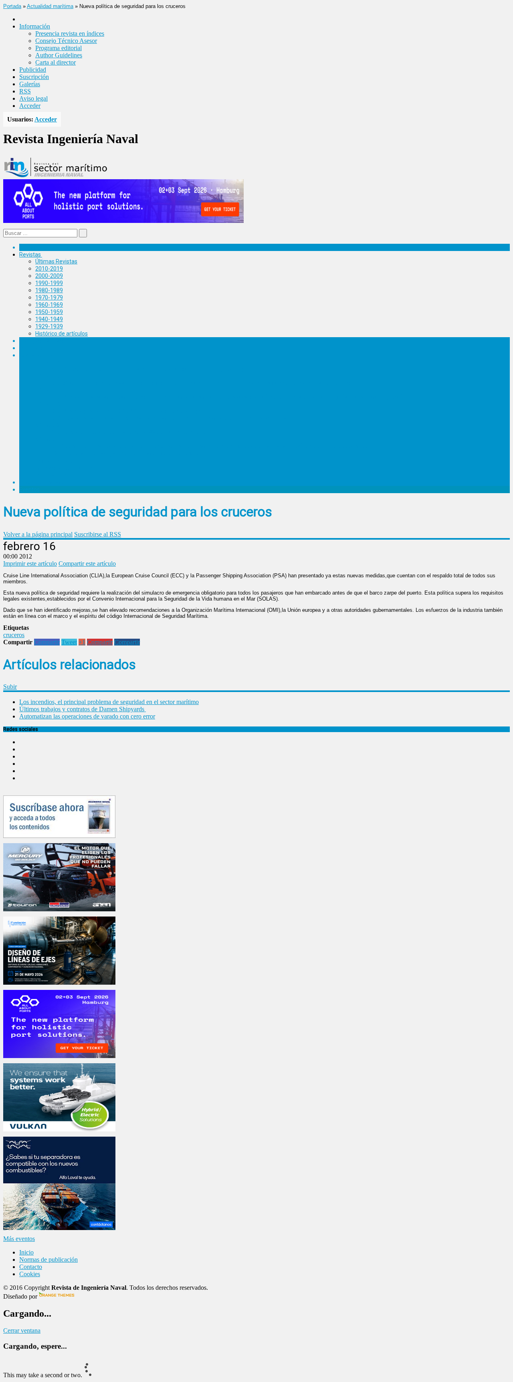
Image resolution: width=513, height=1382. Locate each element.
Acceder (29, 105)
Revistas (30, 254)
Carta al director (55, 62)
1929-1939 (49, 326)
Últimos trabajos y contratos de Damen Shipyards (82, 709)
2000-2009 (49, 276)
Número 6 (47, 362)
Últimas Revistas (56, 261)
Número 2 (47, 425)
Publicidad (32, 69)
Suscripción (34, 76)
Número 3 (47, 404)
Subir (10, 686)
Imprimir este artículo (30, 563)
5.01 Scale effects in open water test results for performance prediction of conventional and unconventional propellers (201, 383)
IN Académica (36, 355)
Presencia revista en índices (69, 33)
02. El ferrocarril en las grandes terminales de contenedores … (128, 453)
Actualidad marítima (50, 6)
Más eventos (19, 1238)
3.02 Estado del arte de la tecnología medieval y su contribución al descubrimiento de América (169, 418)
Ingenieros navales (43, 482)
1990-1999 (49, 283)
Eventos (29, 489)
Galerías (29, 84)
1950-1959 (49, 312)
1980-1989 (49, 290)
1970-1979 (49, 297)
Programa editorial (58, 48)
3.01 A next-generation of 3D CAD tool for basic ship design (125, 411)
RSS (25, 91)
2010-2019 (49, 268)
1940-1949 (49, 319)
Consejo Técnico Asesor (66, 40)
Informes (30, 348)
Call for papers (53, 460)
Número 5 (47, 376)
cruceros (13, 634)
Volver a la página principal (38, 534)
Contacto (30, 1266)
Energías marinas (41, 341)
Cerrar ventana (21, 1330)
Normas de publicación (64, 468)
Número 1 (47, 439)
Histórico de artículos (61, 333)
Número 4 (47, 390)
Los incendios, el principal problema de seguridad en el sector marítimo (109, 701)
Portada (12, 6)
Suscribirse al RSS (97, 534)
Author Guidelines (58, 55)
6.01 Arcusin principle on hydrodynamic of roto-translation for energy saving (147, 369)
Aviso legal (33, 98)
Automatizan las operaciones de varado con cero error (87, 716)
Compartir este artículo (87, 563)
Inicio (26, 1252)
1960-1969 (49, 304)
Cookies (29, 1274)
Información (50, 475)
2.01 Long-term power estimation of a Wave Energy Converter (129, 432)
